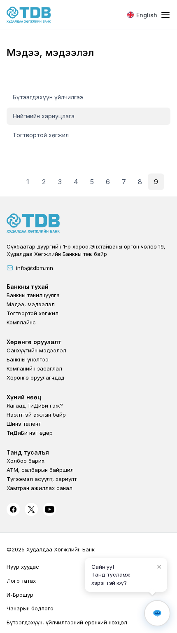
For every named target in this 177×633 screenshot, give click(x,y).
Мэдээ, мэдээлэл (31, 304)
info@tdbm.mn (34, 268)
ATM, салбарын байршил (40, 470)
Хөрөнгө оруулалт (34, 341)
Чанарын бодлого (30, 608)
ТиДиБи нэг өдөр (30, 432)
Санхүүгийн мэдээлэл (36, 350)
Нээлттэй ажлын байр (36, 414)
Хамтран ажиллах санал (39, 488)
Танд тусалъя (28, 452)
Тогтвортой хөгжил (41, 134)
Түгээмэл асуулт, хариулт (42, 479)
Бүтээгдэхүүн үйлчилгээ (48, 97)
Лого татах (21, 580)
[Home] (29, 15)
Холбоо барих (25, 460)
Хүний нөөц (24, 397)
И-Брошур (20, 594)
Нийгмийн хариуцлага (44, 116)
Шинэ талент (24, 423)
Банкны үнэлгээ (28, 359)
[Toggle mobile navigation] (165, 15)
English (146, 15)
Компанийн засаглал (34, 368)
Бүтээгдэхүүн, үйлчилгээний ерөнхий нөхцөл (67, 622)
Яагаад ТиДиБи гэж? (35, 405)
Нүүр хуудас (23, 566)
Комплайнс (21, 322)
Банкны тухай (28, 286)
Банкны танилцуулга (33, 295)
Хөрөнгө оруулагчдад (35, 377)
